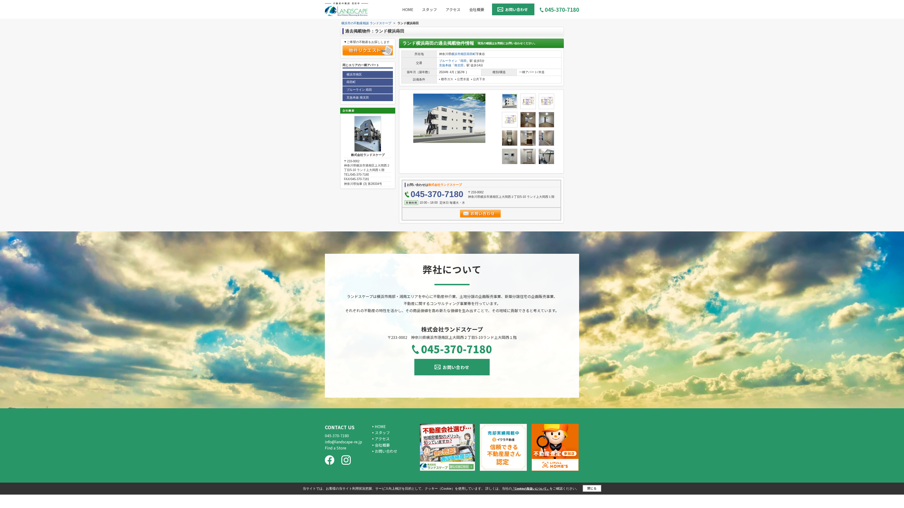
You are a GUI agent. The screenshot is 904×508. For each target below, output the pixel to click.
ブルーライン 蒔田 (359, 89)
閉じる (592, 488)
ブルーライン (448, 61)
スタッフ (429, 9)
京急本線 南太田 (358, 97)
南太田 (459, 65)
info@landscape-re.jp (343, 441)
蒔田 (463, 61)
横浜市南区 (459, 54)
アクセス (453, 9)
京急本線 (445, 65)
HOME (407, 9)
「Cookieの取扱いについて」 (530, 488)
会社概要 (476, 9)
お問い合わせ (516, 9)
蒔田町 (471, 54)
